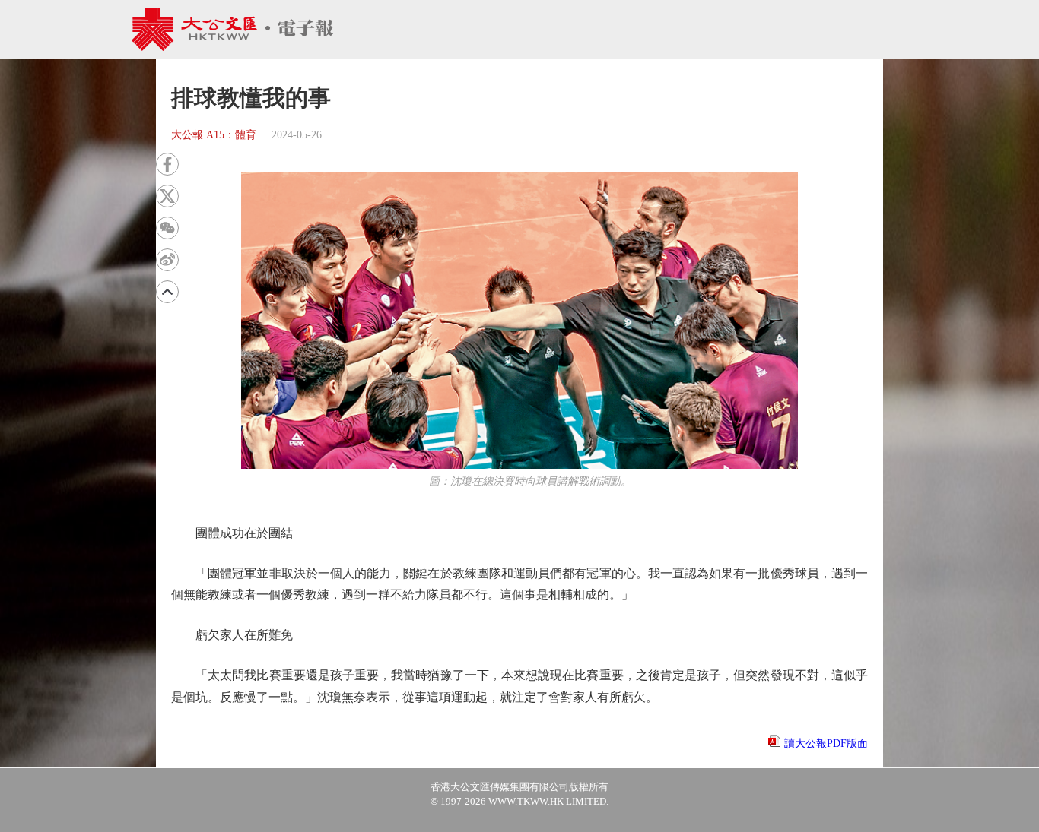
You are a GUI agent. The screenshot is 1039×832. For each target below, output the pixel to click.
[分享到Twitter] (167, 196)
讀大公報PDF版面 (826, 743)
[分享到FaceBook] (167, 164)
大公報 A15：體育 (213, 135)
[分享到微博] (167, 259)
